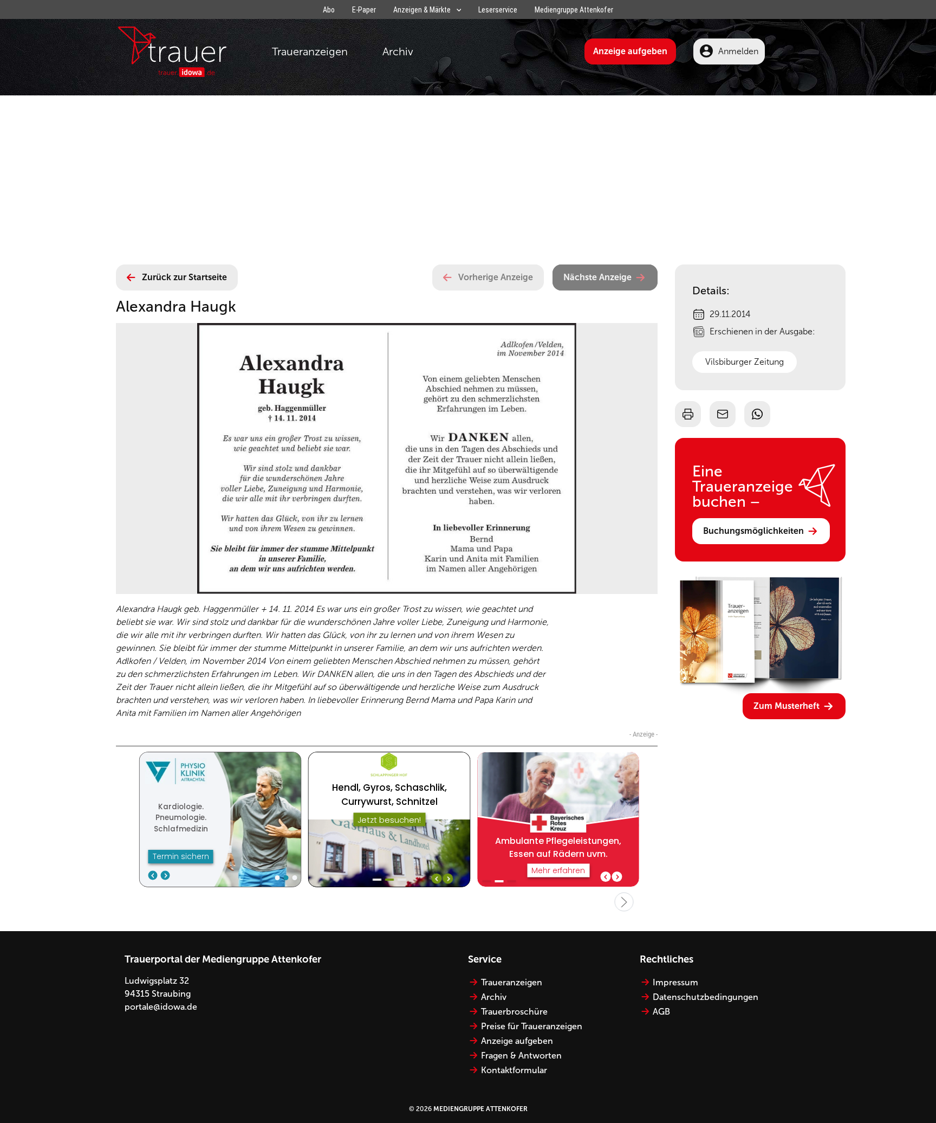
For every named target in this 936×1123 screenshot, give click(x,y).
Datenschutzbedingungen (705, 997)
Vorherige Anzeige (495, 277)
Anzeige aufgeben (630, 51)
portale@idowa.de (161, 1006)
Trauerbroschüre (514, 1011)
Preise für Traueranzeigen (531, 1026)
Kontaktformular (514, 1070)
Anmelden (738, 51)
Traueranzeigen (310, 51)
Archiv (397, 51)
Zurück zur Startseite (184, 277)
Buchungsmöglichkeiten (753, 530)
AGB (661, 1011)
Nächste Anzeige (597, 277)
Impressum (675, 982)
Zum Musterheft (786, 706)
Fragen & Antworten (521, 1055)
